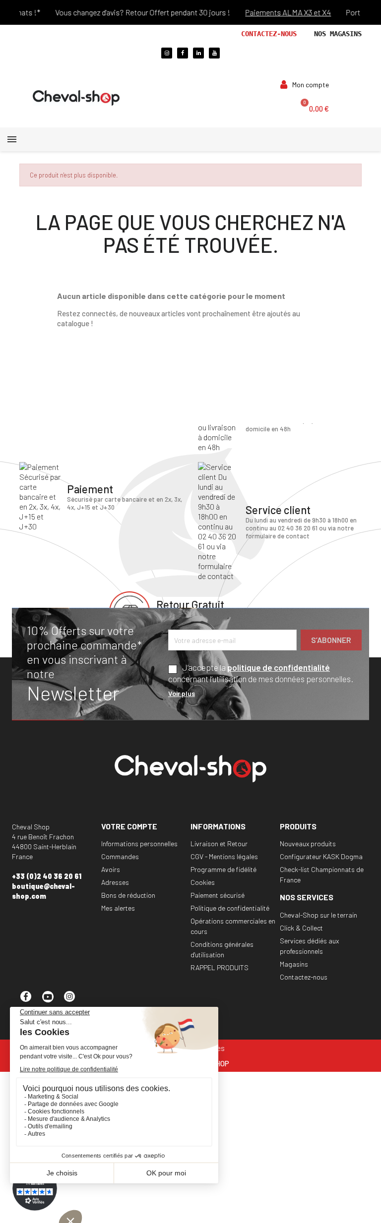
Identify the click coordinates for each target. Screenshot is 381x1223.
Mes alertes (118, 908)
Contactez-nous (269, 34)
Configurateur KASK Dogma (321, 856)
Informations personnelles (139, 843)
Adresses (115, 882)
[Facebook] (182, 53)
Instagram (74, 1001)
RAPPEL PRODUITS (219, 967)
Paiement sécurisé (217, 895)
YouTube (52, 1001)
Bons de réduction (128, 895)
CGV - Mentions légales (224, 856)
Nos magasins (338, 34)
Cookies (202, 882)
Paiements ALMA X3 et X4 (241, 12)
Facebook (30, 1001)
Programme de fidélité (223, 869)
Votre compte (129, 826)
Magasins (294, 964)
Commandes (120, 856)
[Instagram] (166, 53)
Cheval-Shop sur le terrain (318, 915)
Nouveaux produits (308, 843)
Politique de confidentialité (229, 908)
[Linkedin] (198, 53)
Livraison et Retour (219, 843)
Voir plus (181, 693)
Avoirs (110, 869)
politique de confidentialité (278, 667)
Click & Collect (301, 928)
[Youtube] (214, 53)
